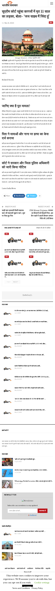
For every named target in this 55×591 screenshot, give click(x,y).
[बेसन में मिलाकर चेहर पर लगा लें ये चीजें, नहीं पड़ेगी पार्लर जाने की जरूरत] (7, 556)
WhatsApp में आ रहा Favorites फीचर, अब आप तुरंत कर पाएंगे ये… (34, 481)
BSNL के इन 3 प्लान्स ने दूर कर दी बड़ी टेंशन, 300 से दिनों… (31, 470)
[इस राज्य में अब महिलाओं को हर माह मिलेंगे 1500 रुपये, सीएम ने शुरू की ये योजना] (15, 240)
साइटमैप (48, 568)
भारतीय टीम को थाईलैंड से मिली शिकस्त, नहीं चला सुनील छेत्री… (30, 333)
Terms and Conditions (21, 588)
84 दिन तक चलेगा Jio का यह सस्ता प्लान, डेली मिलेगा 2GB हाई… (32, 310)
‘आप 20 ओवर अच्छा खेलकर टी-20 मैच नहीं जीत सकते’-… (30, 399)
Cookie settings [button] (41, 582)
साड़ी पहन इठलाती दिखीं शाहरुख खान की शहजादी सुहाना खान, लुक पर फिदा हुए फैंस (13, 213)
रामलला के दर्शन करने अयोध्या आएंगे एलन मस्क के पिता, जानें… (30, 410)
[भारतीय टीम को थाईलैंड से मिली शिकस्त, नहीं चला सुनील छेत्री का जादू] (7, 336)
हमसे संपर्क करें (21, 568)
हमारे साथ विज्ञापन (10, 568)
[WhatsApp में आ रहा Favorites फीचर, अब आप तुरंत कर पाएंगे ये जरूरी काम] (7, 484)
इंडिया (51, 22)
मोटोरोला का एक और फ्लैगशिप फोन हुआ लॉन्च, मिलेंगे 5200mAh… (32, 377)
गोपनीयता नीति (39, 568)
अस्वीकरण (30, 568)
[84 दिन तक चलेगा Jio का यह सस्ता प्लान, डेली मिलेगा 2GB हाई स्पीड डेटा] (7, 313)
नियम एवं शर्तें (27, 572)
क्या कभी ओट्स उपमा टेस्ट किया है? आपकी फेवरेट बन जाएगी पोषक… (31, 322)
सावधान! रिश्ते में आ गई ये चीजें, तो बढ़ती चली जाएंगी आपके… (30, 388)
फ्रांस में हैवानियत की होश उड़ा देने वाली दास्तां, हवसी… (28, 366)
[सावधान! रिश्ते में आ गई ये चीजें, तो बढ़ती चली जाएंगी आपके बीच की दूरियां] (7, 391)
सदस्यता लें (42, 511)
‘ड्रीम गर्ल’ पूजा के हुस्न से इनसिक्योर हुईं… (25, 459)
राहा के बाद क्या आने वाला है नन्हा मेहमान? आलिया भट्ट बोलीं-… (30, 531)
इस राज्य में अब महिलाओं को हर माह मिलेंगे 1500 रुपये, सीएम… (30, 344)
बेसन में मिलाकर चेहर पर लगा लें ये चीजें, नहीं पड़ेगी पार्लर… (29, 553)
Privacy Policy (37, 588)
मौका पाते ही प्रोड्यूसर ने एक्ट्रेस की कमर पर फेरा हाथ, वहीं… (30, 355)
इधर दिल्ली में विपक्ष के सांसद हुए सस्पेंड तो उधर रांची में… (28, 542)
